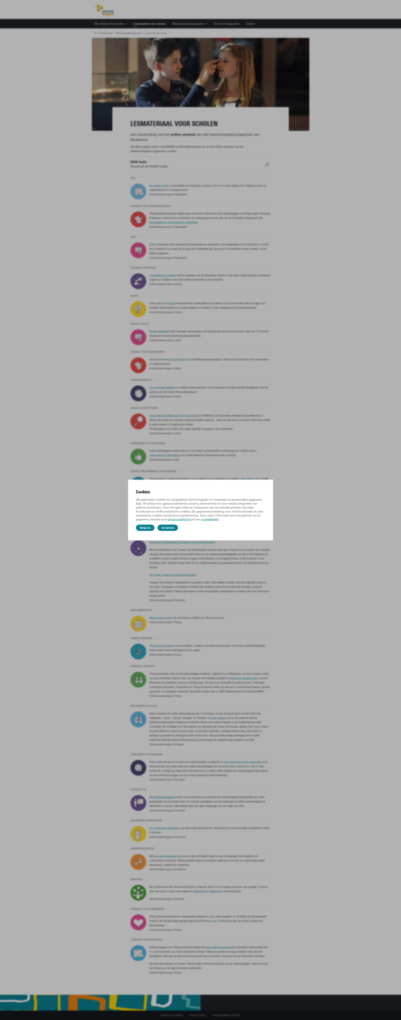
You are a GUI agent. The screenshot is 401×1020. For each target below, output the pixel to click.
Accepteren (168, 527)
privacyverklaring (179, 519)
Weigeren (145, 527)
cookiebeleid (209, 519)
